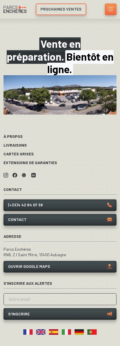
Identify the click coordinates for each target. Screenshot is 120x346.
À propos (13, 136)
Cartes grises (18, 153)
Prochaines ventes (61, 8)
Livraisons (15, 145)
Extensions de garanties (30, 162)
